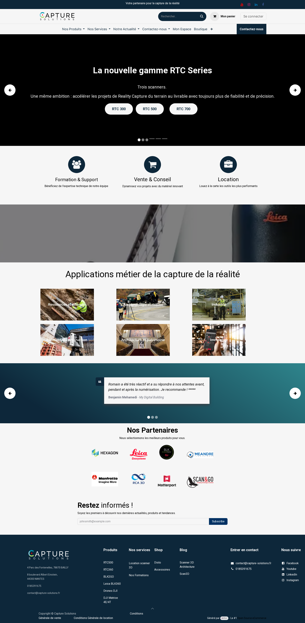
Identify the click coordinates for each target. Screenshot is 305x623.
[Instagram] (249, 4)
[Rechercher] (201, 16)
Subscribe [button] (218, 521)
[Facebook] (263, 4)
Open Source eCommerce (251, 618)
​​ (251, 29)
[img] (16, 90)
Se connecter (253, 16)
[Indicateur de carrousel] (152, 139)
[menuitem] (73, 29)
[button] (152, 608)
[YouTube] (242, 4)
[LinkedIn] (256, 4)
